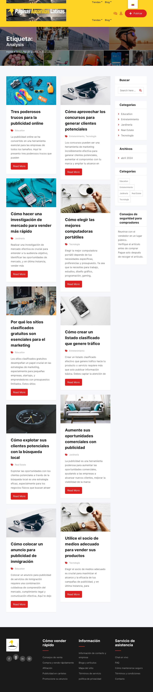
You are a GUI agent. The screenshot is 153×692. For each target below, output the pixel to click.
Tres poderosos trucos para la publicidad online (27, 117)
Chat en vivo (121, 657)
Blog (107, 20)
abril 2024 (127, 157)
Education (20, 130)
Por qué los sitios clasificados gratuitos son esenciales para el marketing (28, 333)
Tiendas (96, 20)
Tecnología (91, 136)
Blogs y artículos (87, 662)
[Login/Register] (121, 13)
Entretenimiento (76, 136)
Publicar (138, 13)
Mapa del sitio (86, 668)
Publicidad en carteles (54, 673)
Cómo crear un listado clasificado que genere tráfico (82, 338)
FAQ (117, 662)
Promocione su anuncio (55, 678)
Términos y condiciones (127, 673)
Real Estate (20, 464)
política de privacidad (90, 678)
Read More (19, 166)
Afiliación (47, 668)
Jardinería (20, 238)
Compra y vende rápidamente (58, 662)
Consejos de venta (52, 657)
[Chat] (115, 13)
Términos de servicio (90, 673)
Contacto (120, 678)
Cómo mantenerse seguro (129, 668)
